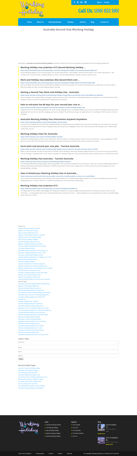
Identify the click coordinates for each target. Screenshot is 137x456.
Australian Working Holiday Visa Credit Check (31, 297)
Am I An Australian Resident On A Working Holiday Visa (34, 310)
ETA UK (75, 436)
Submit (21, 359)
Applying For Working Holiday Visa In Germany (32, 321)
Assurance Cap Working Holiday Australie (30, 255)
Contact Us (104, 22)
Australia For (22, 299)
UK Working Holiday (52, 427)
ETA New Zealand (78, 433)
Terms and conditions (24, 453)
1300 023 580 (106, 11)
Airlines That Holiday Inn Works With (29, 277)
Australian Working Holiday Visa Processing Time (33, 250)
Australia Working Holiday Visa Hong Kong (31, 290)
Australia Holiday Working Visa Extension (30, 303)
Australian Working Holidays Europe (29, 323)
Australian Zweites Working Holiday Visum (30, 306)
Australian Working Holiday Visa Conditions (31, 326)
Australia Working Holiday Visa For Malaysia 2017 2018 (34, 257)
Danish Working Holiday (53, 433)
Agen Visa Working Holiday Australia (29, 317)
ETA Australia (77, 430)
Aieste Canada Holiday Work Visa (28, 233)
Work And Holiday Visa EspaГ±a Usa (29, 375)
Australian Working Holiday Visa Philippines (31, 388)
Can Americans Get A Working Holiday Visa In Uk (32, 377)
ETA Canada (76, 425)
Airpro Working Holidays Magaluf (28, 239)
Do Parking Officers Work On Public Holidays (31, 386)
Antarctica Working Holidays (26, 261)
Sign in (99, 2)
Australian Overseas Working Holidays (29, 319)
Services (83, 22)
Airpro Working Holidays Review (27, 259)
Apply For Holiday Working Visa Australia (30, 244)
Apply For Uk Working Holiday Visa (28, 286)
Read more (101, 433)
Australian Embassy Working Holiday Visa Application (34, 284)
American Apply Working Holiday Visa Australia (32, 246)
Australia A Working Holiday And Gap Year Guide (32, 272)
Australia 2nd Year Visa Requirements (29, 275)
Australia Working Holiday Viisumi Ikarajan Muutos (33, 314)
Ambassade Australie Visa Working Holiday (31, 330)
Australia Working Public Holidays (28, 301)
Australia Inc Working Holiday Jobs (28, 332)
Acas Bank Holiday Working (26, 248)
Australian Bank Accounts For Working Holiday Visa (33, 295)
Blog (92, 22)
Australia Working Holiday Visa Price (29, 242)
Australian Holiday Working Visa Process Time (32, 253)
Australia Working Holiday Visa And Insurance (31, 312)
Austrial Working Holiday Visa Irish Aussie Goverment (34, 279)
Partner (60, 453)
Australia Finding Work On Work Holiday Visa (31, 264)
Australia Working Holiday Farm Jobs (29, 228)
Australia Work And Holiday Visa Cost (29, 270)
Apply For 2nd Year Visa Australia (28, 230)
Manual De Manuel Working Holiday (29, 368)
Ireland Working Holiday (53, 436)
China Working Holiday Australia (27, 372)
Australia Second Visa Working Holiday (29, 237)
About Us (40, 22)
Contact (51, 453)
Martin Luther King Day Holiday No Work (30, 379)
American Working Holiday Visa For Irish (30, 328)
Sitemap (69, 453)
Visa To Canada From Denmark (27, 384)
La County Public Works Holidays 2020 (29, 381)
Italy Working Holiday (52, 430)
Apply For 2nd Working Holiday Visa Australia (31, 235)
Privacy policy (40, 453)
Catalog (106, 2)
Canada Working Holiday (53, 425)
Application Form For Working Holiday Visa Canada (33, 308)
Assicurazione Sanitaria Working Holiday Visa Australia (34, 292)
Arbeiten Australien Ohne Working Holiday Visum (32, 266)
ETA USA (75, 427)
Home (29, 22)
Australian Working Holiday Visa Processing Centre (33, 334)
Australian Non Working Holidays (28, 370)
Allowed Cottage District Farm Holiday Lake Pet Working (35, 268)
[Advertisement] (68, 47)
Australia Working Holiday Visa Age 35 (29, 288)
